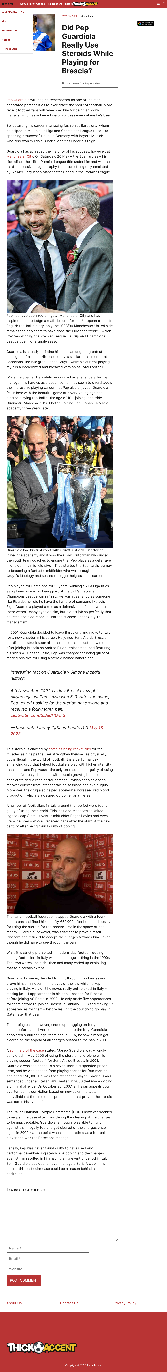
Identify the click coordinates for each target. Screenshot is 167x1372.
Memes (6, 39)
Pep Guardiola (92, 83)
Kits (4, 21)
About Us (14, 1303)
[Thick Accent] (85, 4)
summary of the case (27, 1050)
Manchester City (75, 83)
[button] (164, 4)
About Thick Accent (32, 3)
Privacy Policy (125, 1303)
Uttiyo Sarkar (87, 16)
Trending (7, 3)
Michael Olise (9, 49)
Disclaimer (71, 3)
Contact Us (55, 3)
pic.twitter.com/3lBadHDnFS (38, 715)
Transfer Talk (9, 30)
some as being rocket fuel (70, 749)
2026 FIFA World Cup (13, 12)
